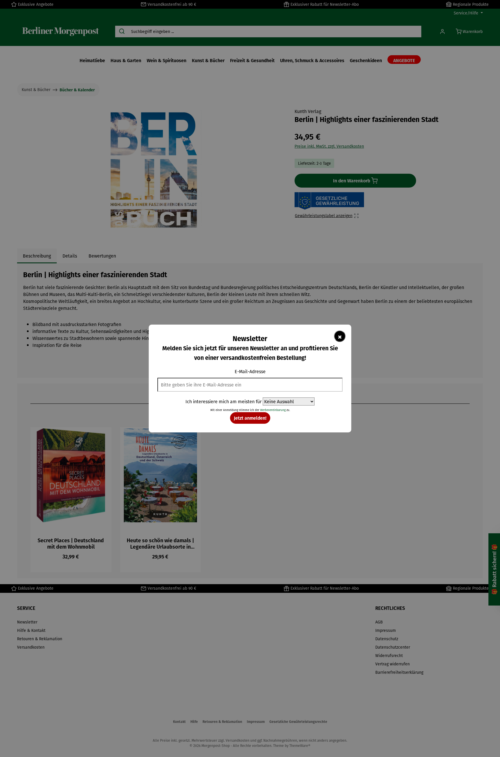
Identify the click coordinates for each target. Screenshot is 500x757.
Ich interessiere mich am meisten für (223, 401)
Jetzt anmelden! (250, 417)
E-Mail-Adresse (250, 371)
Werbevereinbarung (273, 410)
